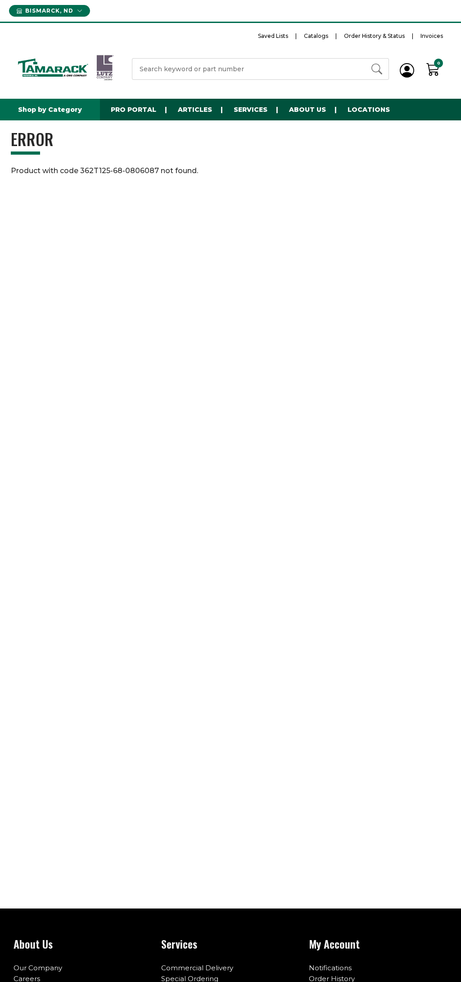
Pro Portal (133, 110)
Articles (195, 110)
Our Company (38, 968)
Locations (369, 110)
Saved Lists (273, 35)
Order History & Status (374, 35)
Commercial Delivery (197, 968)
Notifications (330, 968)
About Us (307, 110)
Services (250, 110)
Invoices (431, 35)
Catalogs (316, 35)
